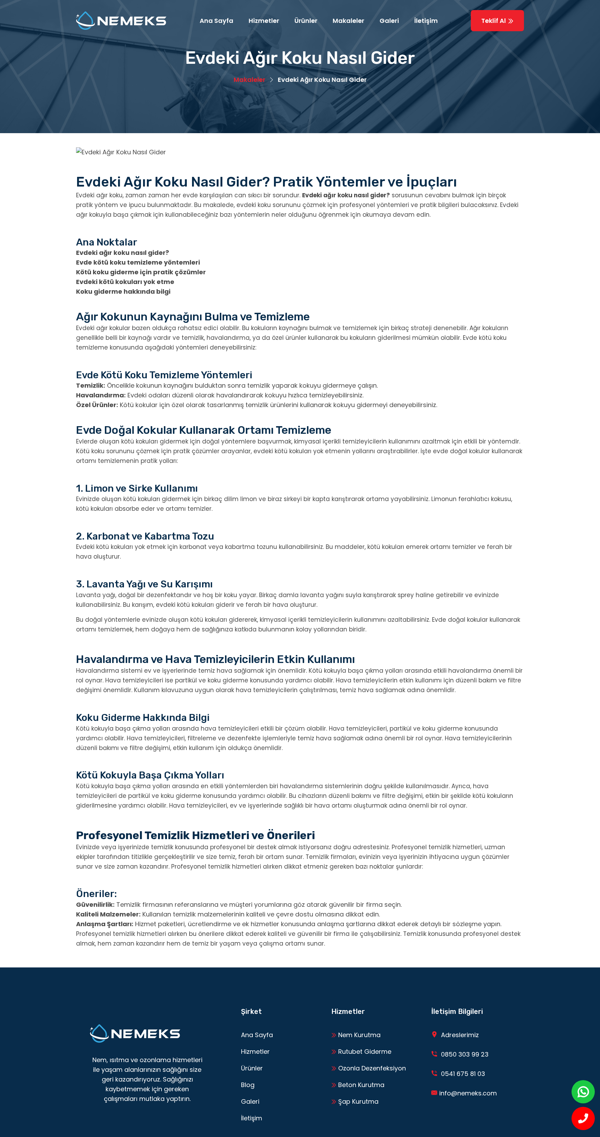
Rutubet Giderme (363, 1051)
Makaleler (348, 20)
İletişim (426, 20)
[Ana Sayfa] (121, 21)
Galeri (389, 20)
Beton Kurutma (360, 1084)
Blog (248, 1084)
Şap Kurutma (357, 1101)
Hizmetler (264, 20)
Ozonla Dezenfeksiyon (371, 1068)
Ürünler (305, 20)
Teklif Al (494, 20)
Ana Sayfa (216, 20)
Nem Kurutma (358, 1035)
